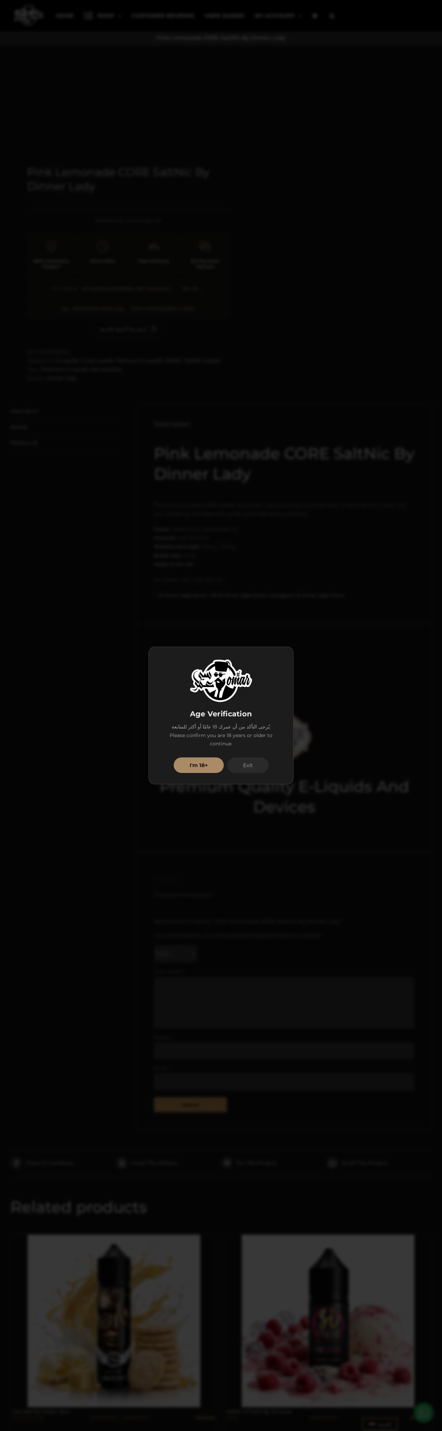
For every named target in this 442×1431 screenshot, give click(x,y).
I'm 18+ (199, 765)
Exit (248, 765)
